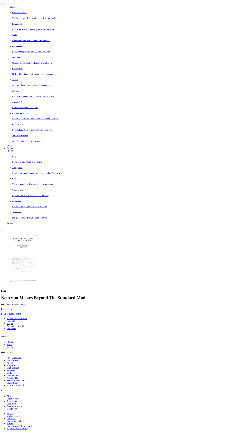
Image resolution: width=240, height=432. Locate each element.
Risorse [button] (10, 151)
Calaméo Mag (13, 399)
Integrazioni (12, 365)
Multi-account (13, 368)
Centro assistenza (14, 406)
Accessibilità (12, 378)
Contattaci (11, 418)
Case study (11, 404)
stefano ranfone (19, 304)
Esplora (10, 148)
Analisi (10, 363)
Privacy (10, 423)
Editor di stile (12, 383)
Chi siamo (11, 342)
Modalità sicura (13, 416)
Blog (9, 396)
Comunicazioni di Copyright (19, 426)
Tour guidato (12, 401)
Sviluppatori (12, 409)
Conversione (12, 360)
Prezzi (9, 146)
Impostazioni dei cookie (17, 428)
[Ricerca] (2, 229)
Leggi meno (6, 309)
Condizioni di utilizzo (16, 421)
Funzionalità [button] (12, 7)
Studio (9, 373)
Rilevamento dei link (16, 380)
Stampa (10, 347)
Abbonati (11, 370)
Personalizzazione (14, 358)
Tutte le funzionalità (15, 385)
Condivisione (12, 375)
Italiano (10, 413)
